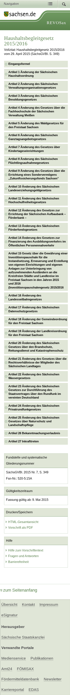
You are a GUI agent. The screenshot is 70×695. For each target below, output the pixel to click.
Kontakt (28, 604)
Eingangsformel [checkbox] (19, 63)
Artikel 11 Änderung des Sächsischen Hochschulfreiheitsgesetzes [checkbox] (33, 200)
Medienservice (13, 658)
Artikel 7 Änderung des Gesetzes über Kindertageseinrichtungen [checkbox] (34, 149)
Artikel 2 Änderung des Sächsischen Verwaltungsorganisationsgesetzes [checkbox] (33, 85)
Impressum (48, 604)
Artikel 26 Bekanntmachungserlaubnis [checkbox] (34, 433)
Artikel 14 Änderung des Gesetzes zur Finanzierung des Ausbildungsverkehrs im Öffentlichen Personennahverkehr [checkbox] (37, 241)
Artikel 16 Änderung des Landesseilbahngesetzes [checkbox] (25, 297)
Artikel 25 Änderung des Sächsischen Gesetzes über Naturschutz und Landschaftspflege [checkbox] (33, 421)
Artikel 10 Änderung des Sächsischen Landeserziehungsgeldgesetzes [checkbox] (33, 188)
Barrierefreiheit (18, 562)
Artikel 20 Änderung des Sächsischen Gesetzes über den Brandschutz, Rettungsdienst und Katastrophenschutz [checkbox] (36, 346)
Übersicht (9, 604)
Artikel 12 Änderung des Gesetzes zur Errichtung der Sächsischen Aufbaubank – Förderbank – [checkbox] (37, 214)
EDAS (34, 690)
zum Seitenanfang (20, 590)
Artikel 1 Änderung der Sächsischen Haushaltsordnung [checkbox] (32, 74)
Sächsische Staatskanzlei (23, 637)
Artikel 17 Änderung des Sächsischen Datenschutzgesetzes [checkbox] (33, 309)
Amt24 (6, 669)
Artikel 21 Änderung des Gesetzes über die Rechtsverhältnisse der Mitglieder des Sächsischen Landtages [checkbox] (37, 362)
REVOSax (56, 22)
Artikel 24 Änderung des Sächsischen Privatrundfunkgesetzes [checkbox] (33, 407)
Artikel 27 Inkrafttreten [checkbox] (23, 441)
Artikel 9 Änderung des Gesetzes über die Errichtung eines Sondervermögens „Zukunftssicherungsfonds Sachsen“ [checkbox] (36, 174)
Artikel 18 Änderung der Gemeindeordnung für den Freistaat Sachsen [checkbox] (37, 321)
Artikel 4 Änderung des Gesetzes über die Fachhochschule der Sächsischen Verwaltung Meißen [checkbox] (36, 111)
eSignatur (9, 615)
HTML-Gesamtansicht (23, 522)
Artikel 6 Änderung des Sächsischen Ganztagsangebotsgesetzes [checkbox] (33, 137)
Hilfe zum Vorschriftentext (25, 550)
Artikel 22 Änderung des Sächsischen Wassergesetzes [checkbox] (33, 376)
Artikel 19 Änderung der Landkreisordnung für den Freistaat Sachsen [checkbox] (37, 333)
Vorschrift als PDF (20, 527)
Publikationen (42, 658)
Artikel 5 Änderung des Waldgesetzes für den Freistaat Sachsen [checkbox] (36, 125)
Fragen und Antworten (23, 556)
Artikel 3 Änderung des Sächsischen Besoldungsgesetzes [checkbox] (33, 97)
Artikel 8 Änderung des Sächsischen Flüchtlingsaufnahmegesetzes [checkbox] (33, 160)
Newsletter (52, 679)
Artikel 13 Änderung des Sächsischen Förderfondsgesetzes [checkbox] (33, 227)
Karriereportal (12, 690)
